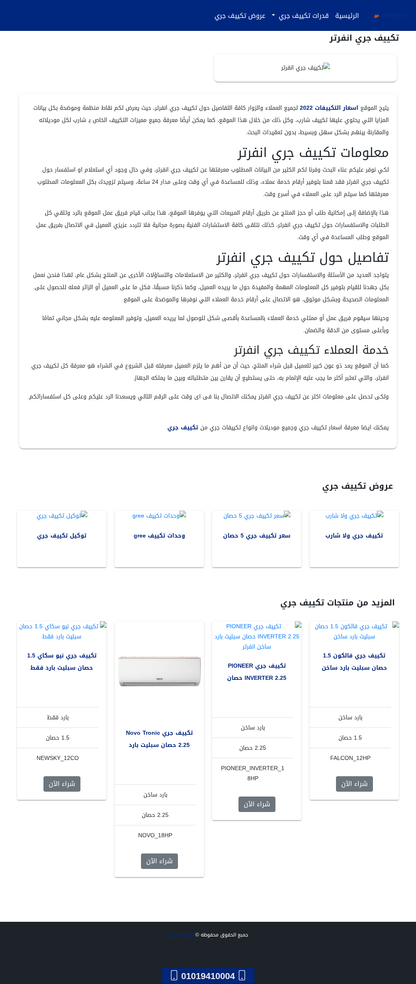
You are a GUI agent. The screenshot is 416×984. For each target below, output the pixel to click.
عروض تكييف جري (239, 15)
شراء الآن (354, 783)
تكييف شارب (397, 951)
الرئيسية (347, 15)
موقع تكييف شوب (390, 961)
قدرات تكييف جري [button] (303, 15)
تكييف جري (182, 427)
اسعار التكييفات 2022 (329, 107)
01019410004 (208, 976)
